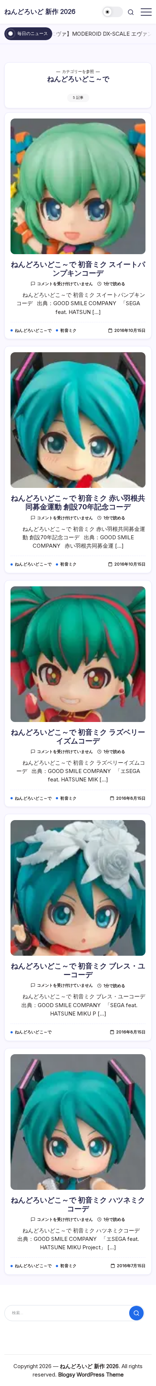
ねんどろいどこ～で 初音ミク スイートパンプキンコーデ (78, 268)
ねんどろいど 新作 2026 (39, 11)
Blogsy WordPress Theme (91, 1374)
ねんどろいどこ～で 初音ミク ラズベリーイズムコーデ (78, 736)
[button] (112, 12)
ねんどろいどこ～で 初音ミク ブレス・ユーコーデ (78, 970)
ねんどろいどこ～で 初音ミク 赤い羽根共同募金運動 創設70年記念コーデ (78, 502)
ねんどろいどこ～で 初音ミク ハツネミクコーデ (78, 1204)
